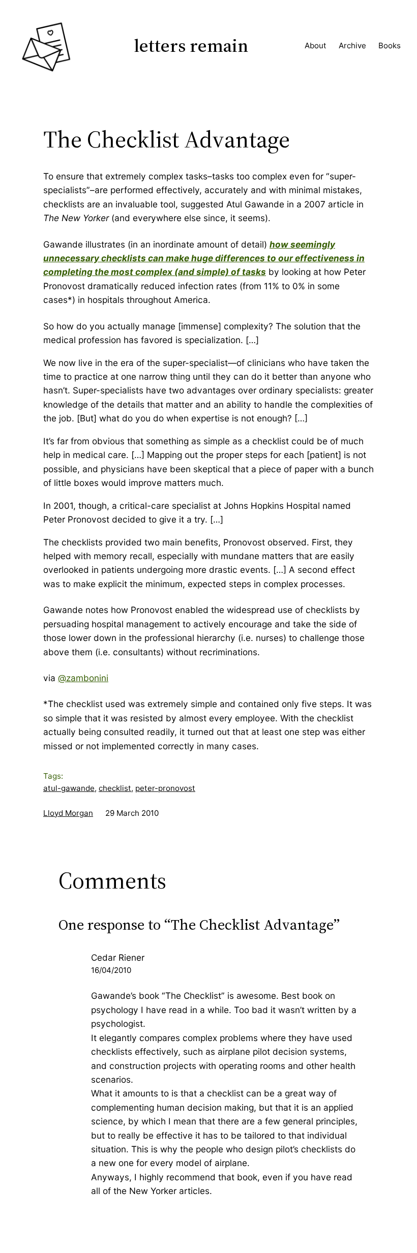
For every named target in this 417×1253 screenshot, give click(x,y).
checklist (115, 788)
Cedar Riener (117, 957)
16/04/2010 (111, 970)
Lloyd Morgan (68, 813)
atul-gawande (69, 788)
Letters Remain (191, 45)
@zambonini (83, 678)
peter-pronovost (165, 788)
